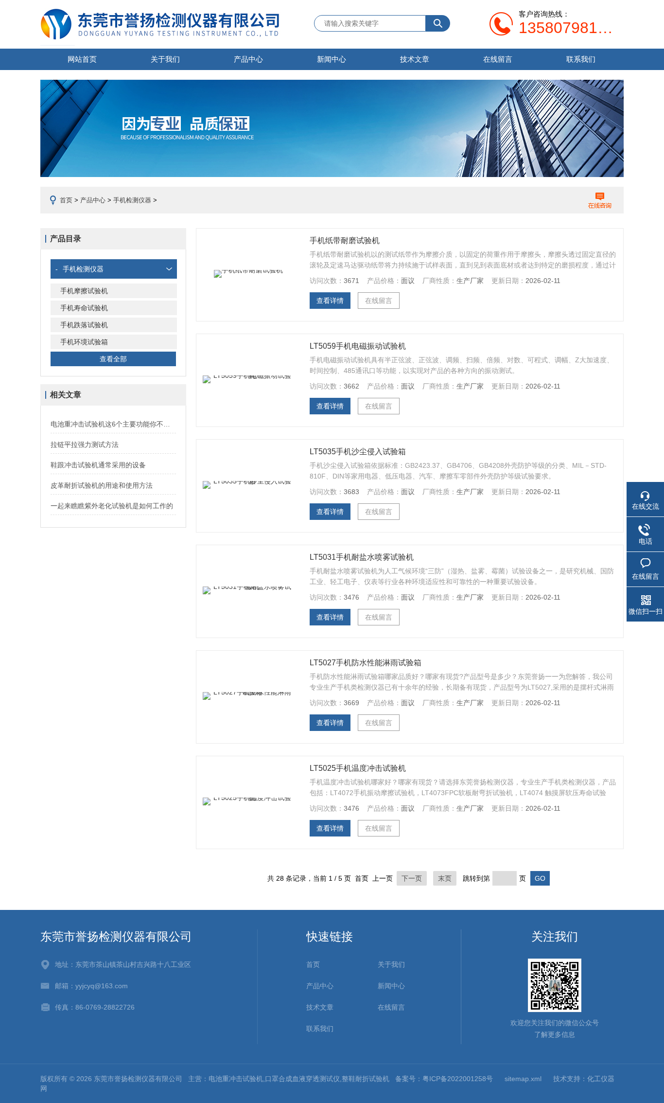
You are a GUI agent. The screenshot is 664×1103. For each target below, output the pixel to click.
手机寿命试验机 (84, 308)
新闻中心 (331, 59)
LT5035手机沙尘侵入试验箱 (358, 451)
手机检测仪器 (132, 200)
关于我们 (165, 59)
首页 (66, 200)
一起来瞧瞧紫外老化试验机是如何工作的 (112, 506)
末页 (445, 878)
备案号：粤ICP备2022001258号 (444, 1079)
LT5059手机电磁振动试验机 (358, 346)
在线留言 (497, 59)
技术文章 (414, 59)
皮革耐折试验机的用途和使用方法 (102, 485)
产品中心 (248, 59)
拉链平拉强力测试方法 (85, 444)
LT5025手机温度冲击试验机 (358, 768)
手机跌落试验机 (84, 325)
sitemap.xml (523, 1079)
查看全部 (113, 359)
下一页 (412, 878)
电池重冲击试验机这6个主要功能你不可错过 (113, 424)
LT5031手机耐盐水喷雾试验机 (362, 557)
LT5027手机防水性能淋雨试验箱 (365, 662)
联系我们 (580, 59)
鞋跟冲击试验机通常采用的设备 (98, 465)
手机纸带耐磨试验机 (345, 240)
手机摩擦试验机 (84, 291)
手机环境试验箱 (84, 342)
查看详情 (330, 300)
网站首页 (82, 59)
